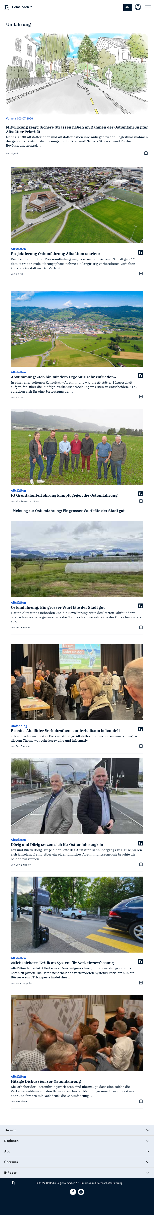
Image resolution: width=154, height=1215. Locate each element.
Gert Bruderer (23, 627)
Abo (127, 7)
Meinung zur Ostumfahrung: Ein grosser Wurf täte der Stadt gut (69, 510)
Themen (10, 1130)
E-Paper (10, 1172)
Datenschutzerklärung (109, 1183)
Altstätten (18, 249)
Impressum (87, 1183)
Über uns (11, 1162)
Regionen (11, 1141)
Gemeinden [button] (21, 7)
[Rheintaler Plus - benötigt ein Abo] (140, 252)
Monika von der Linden (28, 501)
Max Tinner (22, 1101)
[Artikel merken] (145, 153)
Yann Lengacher (24, 983)
